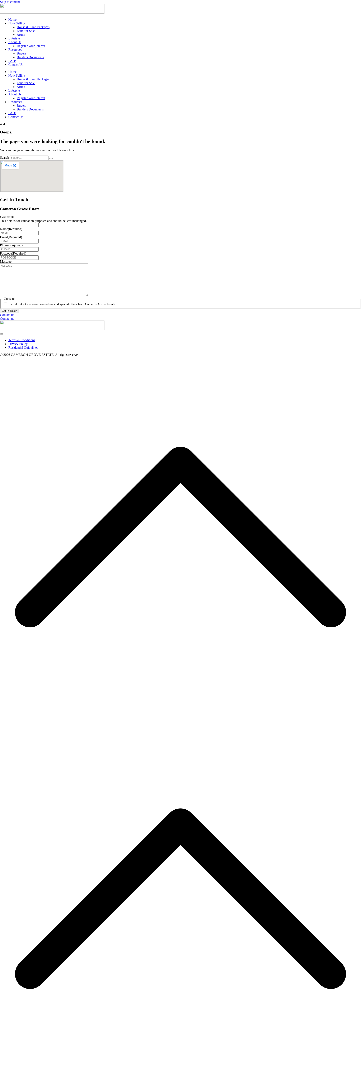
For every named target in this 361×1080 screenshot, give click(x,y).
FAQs (12, 61)
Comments (7, 217)
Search (4, 157)
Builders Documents (30, 57)
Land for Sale (26, 31)
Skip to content (10, 2)
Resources (15, 49)
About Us (14, 42)
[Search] (51, 158)
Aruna (21, 34)
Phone (11, 245)
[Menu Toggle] (1, 334)
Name (11, 229)
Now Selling (16, 23)
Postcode (13, 253)
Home (12, 19)
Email (11, 237)
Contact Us (15, 64)
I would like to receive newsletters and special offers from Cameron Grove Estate (61, 304)
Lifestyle (14, 38)
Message (5, 261)
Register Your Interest (31, 46)
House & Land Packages (33, 27)
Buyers (21, 53)
